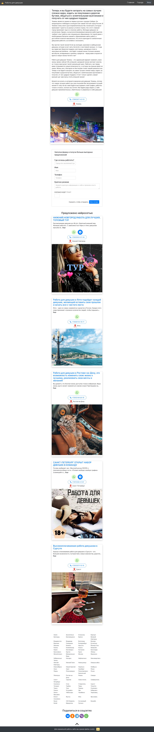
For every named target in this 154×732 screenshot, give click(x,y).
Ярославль (94, 696)
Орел (67, 669)
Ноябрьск (94, 667)
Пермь (56, 671)
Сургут (93, 684)
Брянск (80, 637)
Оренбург (81, 669)
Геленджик (69, 643)
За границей (82, 701)
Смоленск (57, 684)
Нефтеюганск (82, 658)
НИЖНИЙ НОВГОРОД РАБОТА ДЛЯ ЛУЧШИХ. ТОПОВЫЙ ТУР (77, 218)
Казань (56, 647)
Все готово (94, 202)
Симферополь (95, 679)
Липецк (93, 652)
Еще (64, 227)
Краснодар (94, 649)
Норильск (81, 667)
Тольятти (93, 686)
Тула (67, 688)
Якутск (68, 696)
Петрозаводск (70, 671)
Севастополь (82, 679)
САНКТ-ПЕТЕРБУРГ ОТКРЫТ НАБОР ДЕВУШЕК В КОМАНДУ (72, 463)
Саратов (68, 679)
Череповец (94, 692)
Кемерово (94, 647)
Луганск (80, 703)
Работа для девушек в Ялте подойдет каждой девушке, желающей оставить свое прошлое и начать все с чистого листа (77, 302)
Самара (93, 675)
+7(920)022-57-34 (77, 237)
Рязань (80, 675)
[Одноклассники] (72, 716)
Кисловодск (69, 649)
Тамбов (68, 686)
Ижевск (68, 645)
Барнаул (93, 635)
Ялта (79, 696)
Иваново (56, 645)
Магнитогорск (58, 654)
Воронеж (56, 643)
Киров (55, 649)
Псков (92, 671)
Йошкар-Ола (95, 645)
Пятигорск (57, 675)
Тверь (80, 686)
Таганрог (56, 686)
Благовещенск (70, 637)
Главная (130, 2)
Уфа (79, 690)
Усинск (56, 690)
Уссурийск (69, 690)
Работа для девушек (14, 3)
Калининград (70, 647)
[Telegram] (77, 716)
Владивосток (58, 641)
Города (140, 2)
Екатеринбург (82, 643)
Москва (80, 654)
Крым (55, 701)
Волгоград (81, 641)
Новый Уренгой (70, 667)
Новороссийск (95, 662)
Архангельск (70, 635)
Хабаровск (94, 690)
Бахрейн (93, 701)
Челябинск (81, 692)
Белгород (56, 637)
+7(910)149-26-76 (77, 397)
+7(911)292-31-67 (77, 482)
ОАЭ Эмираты (70, 701)
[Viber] (81, 716)
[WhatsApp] (86, 716)
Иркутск (81, 645)
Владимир (69, 641)
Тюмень (80, 688)
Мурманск (94, 654)
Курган (68, 652)
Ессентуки (94, 643)
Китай (55, 703)
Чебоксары (69, 692)
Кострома (81, 649)
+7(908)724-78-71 (77, 322)
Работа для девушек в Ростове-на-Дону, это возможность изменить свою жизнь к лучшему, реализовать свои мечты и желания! (76, 377)
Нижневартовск (95, 658)
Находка (68, 658)
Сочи (67, 684)
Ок (98, 729)
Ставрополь (82, 684)
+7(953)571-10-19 (77, 565)
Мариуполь (69, 703)
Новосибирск (58, 667)
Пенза (92, 669)
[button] (54, 124)
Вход (149, 2)
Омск (55, 669)
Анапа (55, 635)
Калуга (80, 647)
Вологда (93, 641)
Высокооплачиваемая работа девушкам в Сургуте (75, 547)
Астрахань (81, 635)
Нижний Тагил (70, 662)
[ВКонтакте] (68, 716)
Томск (55, 688)
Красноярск (57, 652)
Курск (80, 652)
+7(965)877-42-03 (77, 99)
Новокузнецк (82, 662)
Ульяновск (94, 688)
